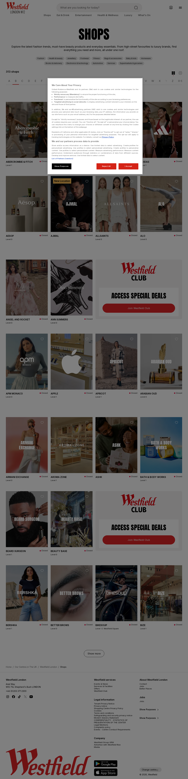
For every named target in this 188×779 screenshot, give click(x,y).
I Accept (128, 166)
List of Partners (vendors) (62, 159)
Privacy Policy (108, 137)
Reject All (106, 166)
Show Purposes (61, 166)
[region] (95, 126)
